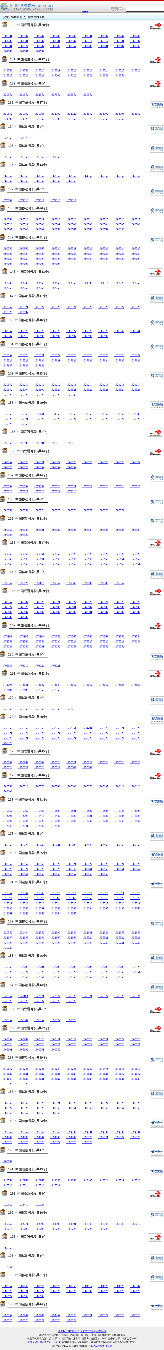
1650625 (23, 583)
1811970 (135, 893)
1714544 (55, 684)
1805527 (23, 869)
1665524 (103, 602)
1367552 (7, 181)
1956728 (87, 1228)
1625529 (135, 553)
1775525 (7, 820)
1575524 (119, 486)
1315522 (71, 70)
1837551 (135, 971)
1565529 (23, 467)
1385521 (39, 219)
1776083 (103, 820)
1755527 (23, 767)
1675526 (71, 641)
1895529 (87, 1142)
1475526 (103, 307)
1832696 (119, 966)
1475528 (135, 307)
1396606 (23, 263)
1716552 (103, 684)
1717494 (7, 689)
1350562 (39, 157)
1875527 (135, 1078)
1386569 (103, 229)
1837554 (39, 976)
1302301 (87, 36)
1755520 (55, 762)
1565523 (71, 462)
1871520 (7, 1073)
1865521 (103, 1039)
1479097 (23, 312)
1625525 (71, 553)
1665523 (87, 602)
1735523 (39, 733)
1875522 (55, 1078)
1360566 (23, 176)
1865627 (135, 1044)
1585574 (39, 510)
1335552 (39, 118)
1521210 (23, 384)
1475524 (71, 307)
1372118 (55, 200)
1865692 (23, 1049)
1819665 (71, 913)
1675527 (87, 641)
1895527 (55, 1142)
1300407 (39, 36)
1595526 (119, 529)
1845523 (119, 996)
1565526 (119, 462)
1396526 (71, 258)
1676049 (7, 646)
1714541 (23, 684)
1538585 (135, 413)
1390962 (23, 248)
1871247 (55, 1068)
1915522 (135, 1180)
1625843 (71, 558)
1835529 (103, 971)
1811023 (103, 893)
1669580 (71, 612)
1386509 (39, 229)
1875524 (87, 1078)
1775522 (103, 815)
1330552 (7, 113)
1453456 (39, 282)
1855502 (23, 1020)
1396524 (39, 258)
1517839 (39, 365)
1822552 (39, 932)
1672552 (119, 636)
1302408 (135, 36)
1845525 (7, 1001)
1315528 (23, 75)
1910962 (23, 1180)
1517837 (7, 365)
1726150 (55, 709)
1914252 (71, 1180)
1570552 (7, 486)
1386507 (7, 229)
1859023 (71, 1020)
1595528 (7, 534)
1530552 (7, 413)
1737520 (7, 738)
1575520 (55, 486)
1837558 (103, 976)
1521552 (7, 389)
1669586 (23, 617)
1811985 (55, 898)
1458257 (23, 287)
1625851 (119, 558)
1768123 (135, 786)
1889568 (39, 1113)
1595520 (23, 529)
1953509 (39, 1223)
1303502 (71, 41)
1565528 (7, 467)
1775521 (87, 815)
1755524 (119, 762)
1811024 (119, 893)
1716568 (119, 684)
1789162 (119, 844)
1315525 (119, 70)
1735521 (7, 733)
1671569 (103, 636)
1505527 (71, 331)
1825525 (23, 942)
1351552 (55, 157)
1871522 (39, 1073)
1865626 (119, 1044)
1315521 (55, 70)
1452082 (7, 282)
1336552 (71, 118)
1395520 (55, 248)
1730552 (7, 728)
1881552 (23, 1103)
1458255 (135, 282)
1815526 (87, 903)
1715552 (87, 684)
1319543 (103, 75)
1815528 (119, 903)
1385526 (119, 219)
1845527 (39, 1001)
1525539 (71, 394)
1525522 (87, 389)
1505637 (71, 336)
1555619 (71, 443)
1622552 (55, 553)
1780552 (7, 844)
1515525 (103, 355)
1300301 (7, 36)
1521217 (135, 384)
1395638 (7, 258)
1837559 (119, 976)
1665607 (23, 612)
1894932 (103, 1132)
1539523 (55, 418)
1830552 (7, 966)
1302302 (103, 36)
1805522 (87, 864)
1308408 (55, 46)
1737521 (23, 738)
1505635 (39, 336)
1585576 (71, 510)
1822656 (135, 932)
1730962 (23, 728)
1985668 (23, 1296)
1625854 (23, 563)
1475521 (23, 307)
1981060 (23, 1286)
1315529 (39, 75)
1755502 (39, 762)
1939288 (39, 1204)
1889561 (71, 1108)
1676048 (135, 641)
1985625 (119, 1291)
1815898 (7, 908)
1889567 (23, 1113)
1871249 (87, 1068)
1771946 (119, 810)
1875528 (7, 1083)
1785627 (23, 844)
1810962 (23, 893)
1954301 (71, 1223)
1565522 (55, 462)
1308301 (7, 46)
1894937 (39, 1137)
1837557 (87, 976)
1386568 (87, 229)
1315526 (135, 70)
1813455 (87, 898)
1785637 (39, 844)
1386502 (71, 224)
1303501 (55, 41)
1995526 (23, 1320)
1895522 (119, 1137)
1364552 (87, 176)
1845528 (55, 1001)
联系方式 (74, 1331)
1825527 (55, 942)
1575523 (103, 486)
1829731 (119, 942)
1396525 (55, 258)
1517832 (71, 360)
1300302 (23, 36)
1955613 (7, 1228)
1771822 (87, 810)
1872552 (135, 1073)
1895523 (135, 1137)
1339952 (119, 118)
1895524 (7, 1142)
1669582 (103, 612)
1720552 (23, 709)
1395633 (71, 253)
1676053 (71, 646)
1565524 (87, 462)
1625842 (55, 558)
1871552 (119, 1073)
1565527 (135, 462)
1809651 (119, 869)
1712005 (7, 684)
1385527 (135, 219)
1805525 (135, 864)
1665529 (39, 607)
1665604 (119, 607)
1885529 (39, 1108)
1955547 (87, 1223)
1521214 (87, 384)
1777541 (23, 825)
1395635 (103, 253)
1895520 (87, 1137)
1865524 (7, 1044)
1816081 (39, 908)
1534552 (55, 413)
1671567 (71, 636)
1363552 (71, 176)
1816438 (119, 908)
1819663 (39, 913)
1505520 (23, 331)
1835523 (7, 971)
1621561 (39, 553)
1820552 (7, 932)
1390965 (39, 248)
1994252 (55, 1315)
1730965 (39, 728)
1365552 (103, 176)
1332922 (71, 113)
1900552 (7, 1161)
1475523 (55, 307)
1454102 (87, 282)
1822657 (7, 937)
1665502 (23, 602)
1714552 (71, 684)
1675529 (119, 641)
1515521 (39, 355)
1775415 (39, 815)
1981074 (39, 1286)
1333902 (103, 113)
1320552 (7, 94)
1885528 (23, 1108)
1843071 (39, 996)
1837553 (23, 976)
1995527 (39, 1320)
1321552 (23, 94)
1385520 (23, 219)
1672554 (135, 636)
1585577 (87, 510)
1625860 (119, 563)
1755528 (39, 767)
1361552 (39, 176)
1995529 (71, 1320)
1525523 (103, 389)
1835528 (87, 971)
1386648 (119, 229)
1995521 (87, 1315)
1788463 (103, 844)
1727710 (71, 709)
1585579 (119, 510)
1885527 (7, 1108)
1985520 (7, 1291)
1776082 (87, 820)
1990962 (23, 1315)
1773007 (23, 815)
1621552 (7, 553)
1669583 (119, 612)
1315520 (39, 70)
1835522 (135, 966)
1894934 (135, 1132)
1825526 (39, 942)
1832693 (71, 966)
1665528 (23, 607)
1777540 (7, 825)
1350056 (7, 157)
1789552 (135, 844)
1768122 (119, 786)
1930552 (7, 1204)
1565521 (39, 462)
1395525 (135, 248)
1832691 (39, 966)
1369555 (71, 181)
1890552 (23, 1132)
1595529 (23, 534)
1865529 (87, 1044)
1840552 (7, 996)
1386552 (55, 229)
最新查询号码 (87, 1331)
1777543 (55, 825)
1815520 (135, 898)
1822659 (39, 937)
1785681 (55, 844)
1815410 (103, 898)
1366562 (135, 176)
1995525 (7, 1320)
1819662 (23, 913)
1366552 (119, 176)
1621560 (23, 553)
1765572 (39, 786)
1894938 (55, 1137)
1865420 (39, 1039)
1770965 (39, 810)
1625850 (103, 558)
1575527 (23, 491)
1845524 (135, 996)
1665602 (87, 607)
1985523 (55, 1291)
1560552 (7, 462)
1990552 (7, 1315)
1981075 (55, 1286)
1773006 (7, 815)
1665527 (7, 607)
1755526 (7, 767)
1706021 (55, 665)
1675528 (103, 641)
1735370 (103, 728)
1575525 (135, 486)
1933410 (23, 1204)
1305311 (87, 41)
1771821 (71, 810)
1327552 (55, 94)
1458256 (7, 287)
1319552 (119, 75)
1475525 (87, 307)
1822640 (71, 932)
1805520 (55, 864)
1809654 (23, 874)
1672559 (7, 641)
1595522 (55, 529)
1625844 (87, 558)
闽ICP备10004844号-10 (100, 1345)
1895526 (39, 1142)
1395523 (103, 248)
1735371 (119, 728)
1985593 (87, 1291)
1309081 (103, 46)
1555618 (55, 443)
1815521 (7, 903)
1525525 (135, 389)
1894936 (23, 1137)
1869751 (39, 1049)
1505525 (39, 331)
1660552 (7, 602)
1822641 (87, 932)
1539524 (71, 418)
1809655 (39, 874)
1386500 (39, 224)
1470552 (7, 307)
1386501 (55, 224)
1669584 (135, 612)
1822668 (71, 937)
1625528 (119, 553)
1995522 (103, 1315)
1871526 (103, 1073)
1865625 (103, 1044)
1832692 (55, 966)
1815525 (71, 903)
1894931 (87, 1132)
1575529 (55, 491)
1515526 (119, 355)
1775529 (71, 820)
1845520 (71, 996)
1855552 (39, 1020)
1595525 (103, 529)
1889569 (55, 1113)
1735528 (119, 733)
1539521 (23, 418)
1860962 (23, 1039)
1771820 (55, 810)
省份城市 (101, 1331)
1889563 (103, 1108)
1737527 (119, 738)
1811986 (71, 898)
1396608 (55, 263)
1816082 (55, 908)
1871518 (119, 1068)
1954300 (55, 1223)
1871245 (23, 1068)
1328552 (71, 94)
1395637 (135, 253)
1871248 (71, 1068)
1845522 (103, 996)
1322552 (39, 94)
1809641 (87, 869)
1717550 (39, 689)
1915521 (119, 1180)
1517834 (103, 360)
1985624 (103, 1291)
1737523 (55, 738)
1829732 (135, 942)
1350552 (23, 157)
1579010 (71, 491)
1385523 (71, 219)
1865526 (39, 1044)
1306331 (119, 41)
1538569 (119, 413)
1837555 (55, 976)
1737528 (135, 738)
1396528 (103, 258)
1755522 (87, 762)
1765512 (23, 786)
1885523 (87, 1103)
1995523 (119, 1315)
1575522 (87, 486)
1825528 (71, 942)
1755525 (135, 762)
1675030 (55, 641)
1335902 (55, 118)
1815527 (103, 903)
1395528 (39, 253)
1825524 (7, 942)
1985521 (23, 1291)
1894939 (71, 1137)
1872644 (7, 1078)
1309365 (135, 46)
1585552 (23, 510)
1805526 (7, 869)
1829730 (103, 942)
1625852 (135, 558)
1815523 (39, 903)
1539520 (7, 418)
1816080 (23, 908)
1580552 (7, 510)
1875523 (71, 1078)
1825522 (119, 937)
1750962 (23, 762)
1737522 (39, 738)
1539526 (103, 418)
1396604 (135, 258)
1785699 (71, 844)
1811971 (7, 898)
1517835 (119, 360)
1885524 (103, 1103)
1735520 (135, 728)
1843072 (55, 996)
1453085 (23, 282)
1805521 (71, 864)
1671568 (87, 636)
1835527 (71, 971)
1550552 (7, 443)
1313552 (7, 70)
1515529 (23, 360)
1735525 (71, 733)
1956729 (103, 1228)
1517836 (135, 360)
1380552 (7, 219)
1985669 (39, 1296)
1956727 (71, 1228)
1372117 (39, 200)
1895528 (71, 1142)
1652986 (103, 583)
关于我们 (63, 1331)
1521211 (39, 384)
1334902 (7, 118)
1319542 (87, 75)
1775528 (55, 820)
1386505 (119, 224)
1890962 (39, 1132)
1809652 (135, 869)
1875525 (103, 1078)
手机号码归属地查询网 (39, 1342)
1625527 (103, 553)
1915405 (87, 1180)
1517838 (23, 365)
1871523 (55, 1073)
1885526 (135, 1103)
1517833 (87, 360)
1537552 (71, 413)
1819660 (135, 908)
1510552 (7, 355)
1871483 (103, 1068)
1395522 (87, 248)
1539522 (39, 418)
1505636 (55, 336)
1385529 (23, 224)
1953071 (23, 1223)
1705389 (7, 665)
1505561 (135, 331)
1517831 (55, 360)
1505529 (103, 331)
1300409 (71, 36)
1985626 (135, 1291)
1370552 (7, 200)
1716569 (135, 684)
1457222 (119, 282)
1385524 (87, 219)
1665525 (119, 602)
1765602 (71, 786)
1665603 (103, 607)
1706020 (39, 665)
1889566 (7, 1113)
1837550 (119, 971)
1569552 (71, 467)
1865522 (119, 1039)
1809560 (71, 869)
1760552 (7, 786)
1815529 (135, 903)
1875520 (23, 1078)
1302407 (119, 36)
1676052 (55, 646)
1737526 (103, 738)
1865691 (7, 1049)
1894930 (71, 1132)
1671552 (55, 636)
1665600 (55, 607)
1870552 (7, 1068)
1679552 (119, 646)
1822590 (55, 932)
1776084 (119, 820)
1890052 (7, 1132)
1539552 (23, 424)
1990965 (39, 1315)
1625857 (71, 563)
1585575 (55, 510)
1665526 (135, 602)
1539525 (87, 418)
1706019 (23, 665)
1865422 (71, 1039)
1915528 (39, 1185)
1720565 (39, 709)
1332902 (55, 113)
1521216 (119, 384)
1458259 (55, 287)
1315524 (103, 70)
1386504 (103, 224)
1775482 (55, 815)
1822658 (23, 937)
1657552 (119, 583)
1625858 (87, 563)
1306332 (135, 41)
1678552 (103, 646)
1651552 (55, 583)
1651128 (39, 583)
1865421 (55, 1039)
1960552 (7, 1247)
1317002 (55, 75)
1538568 (103, 413)
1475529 (7, 312)
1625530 (7, 558)
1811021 (71, 893)
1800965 (39, 864)
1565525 (103, 462)
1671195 (23, 636)
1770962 (23, 810)
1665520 (39, 602)
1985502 (135, 1286)
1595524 (87, 529)
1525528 (39, 394)
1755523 (103, 762)
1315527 (7, 75)
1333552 (87, 113)
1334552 (135, 113)
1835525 (39, 971)
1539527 (119, 418)
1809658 (87, 874)
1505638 (87, 336)
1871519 (135, 1068)
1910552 (7, 1180)
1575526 (7, 491)
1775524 (135, 815)
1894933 (119, 1132)
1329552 (87, 94)
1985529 (71, 1291)
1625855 (39, 563)
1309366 (7, 51)
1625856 (55, 563)
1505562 (7, 336)
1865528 (71, 1044)
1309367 (23, 51)
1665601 (71, 607)
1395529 (55, 253)
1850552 (7, 1020)
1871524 (71, 1073)
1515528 (7, 360)
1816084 (87, 908)
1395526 (7, 253)
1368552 (39, 181)
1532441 (39, 413)
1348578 (23, 137)
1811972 (23, 898)
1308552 (71, 46)
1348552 (7, 137)
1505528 (87, 331)
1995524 (135, 1315)
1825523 (135, 937)
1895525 (23, 1142)
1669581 (87, 612)
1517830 (39, 360)
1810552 (7, 893)
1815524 (55, 903)
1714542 (39, 684)
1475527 (119, 307)
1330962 (23, 113)
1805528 (39, 869)
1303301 (23, 41)
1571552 (23, 486)
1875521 (39, 1078)
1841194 (23, 996)
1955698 (39, 1228)
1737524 (71, 738)
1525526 (7, 394)
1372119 (71, 200)
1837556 (71, 976)
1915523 (7, 1185)
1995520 (71, 1315)
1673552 (39, 641)
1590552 (7, 529)
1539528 (135, 418)
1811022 (87, 893)
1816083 (71, 908)
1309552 (39, 51)
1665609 (55, 612)
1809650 (103, 869)
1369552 (55, 181)
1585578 (103, 510)
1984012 (87, 1286)
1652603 (87, 583)
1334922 (23, 118)
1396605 (7, 263)
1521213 (71, 384)
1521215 (103, 384)
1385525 (103, 219)
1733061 (71, 728)
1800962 (23, 864)
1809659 (103, 874)
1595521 (39, 529)
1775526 (23, 820)
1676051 (39, 646)
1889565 (135, 1108)
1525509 (39, 389)
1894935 (7, 1137)
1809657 (71, 874)
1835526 (55, 971)
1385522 (55, 219)
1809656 (55, 874)
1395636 (119, 253)
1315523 (87, 70)
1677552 (87, 646)
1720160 (7, 709)
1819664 (55, 913)
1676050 (23, 646)
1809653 (7, 874)
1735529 (135, 733)
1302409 (7, 41)
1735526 (87, 733)
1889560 (55, 1108)
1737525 (87, 738)
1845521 (87, 996)
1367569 (23, 181)
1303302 (39, 41)
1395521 (71, 248)
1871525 (87, 1073)
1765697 (103, 786)
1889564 (119, 1108)
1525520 (55, 389)
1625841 (39, 558)
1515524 (87, 355)
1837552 (7, 976)
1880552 (7, 1103)
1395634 (87, 253)
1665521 (55, 602)
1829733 (7, 947)
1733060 (55, 728)
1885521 (55, 1103)
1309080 (87, 46)
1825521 (103, 937)
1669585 (7, 617)
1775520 (71, 815)
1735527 (103, 733)
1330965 (39, 113)
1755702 (71, 767)
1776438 (135, 820)
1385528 (7, 224)
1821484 (23, 932)
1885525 (119, 1103)
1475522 (39, 307)
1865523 (135, 1039)
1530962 (23, 413)
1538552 (87, 413)
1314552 (23, 70)
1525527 (23, 394)
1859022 (55, 1020)
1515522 (55, 355)
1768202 (7, 791)
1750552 (7, 762)
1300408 (55, 36)
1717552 (55, 689)
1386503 (87, 224)
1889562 (87, 1108)
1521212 (55, 384)
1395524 (119, 248)
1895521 (103, 1137)
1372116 (23, 200)
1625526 (87, 553)
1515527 (135, 355)
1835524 (23, 971)
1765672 (87, 786)
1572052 (39, 486)
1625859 (103, 563)
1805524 (119, 864)
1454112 (103, 282)
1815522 (23, 903)
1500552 (7, 331)
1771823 (103, 810)
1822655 (119, 932)
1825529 (87, 942)
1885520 (39, 1103)
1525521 (71, 389)
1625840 (23, 558)
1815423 (119, 898)
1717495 (23, 689)
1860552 (7, 1039)
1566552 (39, 467)
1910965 (39, 1180)
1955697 (23, 1228)
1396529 (119, 258)
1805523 (103, 864)
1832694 (87, 966)
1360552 (7, 176)
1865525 (23, 1044)
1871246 (39, 1068)
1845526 (23, 1001)
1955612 (135, 1223)
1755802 (87, 767)
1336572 (87, 118)
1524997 (23, 389)
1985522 (39, 1291)
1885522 (71, 1103)
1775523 (119, 815)
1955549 (119, 1223)
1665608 (39, 612)
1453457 (55, 282)
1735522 (23, 733)
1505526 (55, 331)
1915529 (55, 1185)
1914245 (55, 1180)
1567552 (55, 467)
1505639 (103, 336)
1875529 (23, 1083)
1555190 (23, 443)
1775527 (39, 820)
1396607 (39, 263)
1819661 (7, 913)
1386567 (71, 229)
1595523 (71, 529)
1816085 (103, 908)
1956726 (55, 1228)
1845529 (71, 1001)
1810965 (39, 893)
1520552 (7, 384)
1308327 (23, 46)
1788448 (87, 844)
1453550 (71, 282)
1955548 (103, 1223)
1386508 (23, 229)
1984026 (119, 1286)
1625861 (135, 563)
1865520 (87, 1039)
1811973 (39, 898)
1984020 (103, 1286)
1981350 (71, 1286)
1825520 (87, 937)
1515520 (23, 355)
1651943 (71, 583)
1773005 (135, 810)
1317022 (71, 75)
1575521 (71, 486)
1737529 (7, 743)
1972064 (7, 1267)
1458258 (39, 287)
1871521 (23, 1073)
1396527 (87, 258)
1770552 (7, 810)
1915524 (23, 1185)
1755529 (55, 767)
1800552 (7, 864)
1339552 (103, 118)
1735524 (55, 733)
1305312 (103, 41)
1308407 (39, 46)
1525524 (119, 389)
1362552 (55, 176)
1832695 (103, 966)
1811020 (55, 893)
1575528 (39, 491)
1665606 (7, 612)
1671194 (7, 636)
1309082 (119, 46)
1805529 (55, 869)
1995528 (55, 1320)
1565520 (23, 462)
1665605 (135, 607)
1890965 (55, 1132)
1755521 (71, 762)
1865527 (55, 1044)
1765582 (55, 786)
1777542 (39, 825)
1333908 (119, 113)
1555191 (39, 443)
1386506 (135, 224)
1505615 (23, 336)
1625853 (7, 563)
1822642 (103, 932)
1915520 (103, 1180)
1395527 (23, 253)
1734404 (87, 728)
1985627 (7, 1296)
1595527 (135, 529)
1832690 (23, 966)
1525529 (55, 394)
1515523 (71, 355)
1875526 (119, 1078)
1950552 (7, 1223)
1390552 (7, 248)
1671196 (39, 636)
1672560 (23, 641)
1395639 (23, 258)
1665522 (71, 602)
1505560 (119, 331)
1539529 (7, 424)
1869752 (55, 1049)
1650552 (7, 583)
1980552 (7, 1286)
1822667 (55, 937)
